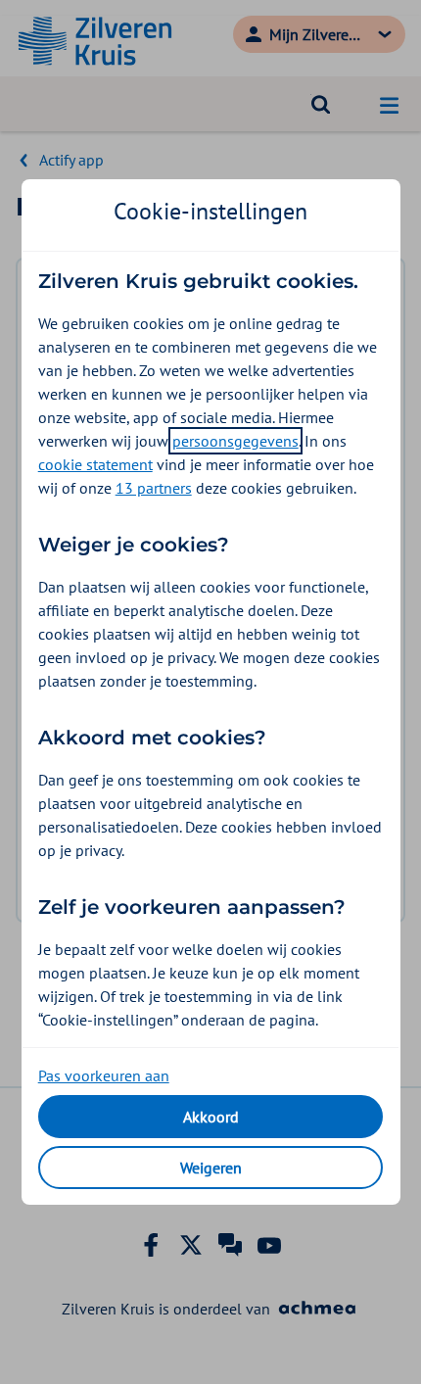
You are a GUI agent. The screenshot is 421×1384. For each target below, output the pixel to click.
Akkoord (211, 1116)
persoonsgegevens (235, 441)
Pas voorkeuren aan (103, 1075)
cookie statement (95, 464)
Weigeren (211, 1167)
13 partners (154, 488)
